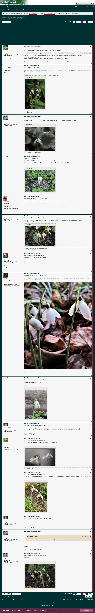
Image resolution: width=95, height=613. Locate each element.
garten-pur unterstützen (49, 13)
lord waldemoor (7, 427)
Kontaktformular (33, 13)
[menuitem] (7, 7)
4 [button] (83, 22)
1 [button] (78, 22)
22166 (9, 67)
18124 (9, 280)
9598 (9, 122)
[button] (74, 22)
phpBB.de (52, 604)
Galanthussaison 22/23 (9, 17)
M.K (4, 442)
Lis (4, 258)
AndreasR (19, 18)
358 (9, 260)
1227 (9, 444)
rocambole (6, 201)
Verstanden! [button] (87, 610)
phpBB (43, 602)
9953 (9, 203)
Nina (10, 18)
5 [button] (85, 22)
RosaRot (5, 278)
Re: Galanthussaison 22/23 (32, 46)
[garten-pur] (15, 2)
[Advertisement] (47, 34)
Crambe (5, 51)
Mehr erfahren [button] (56, 610)
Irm (4, 65)
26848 (9, 429)
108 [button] (90, 22)
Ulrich (4, 120)
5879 (9, 53)
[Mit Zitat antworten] (91, 46)
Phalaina (14, 18)
